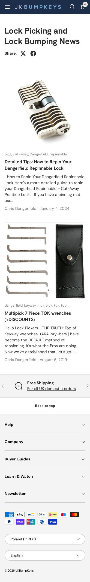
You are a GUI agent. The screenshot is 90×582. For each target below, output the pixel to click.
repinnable (58, 154)
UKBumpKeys (24, 571)
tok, (57, 305)
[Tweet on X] (23, 53)
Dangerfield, (40, 154)
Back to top (45, 405)
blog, (9, 154)
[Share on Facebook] (33, 53)
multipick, (45, 305)
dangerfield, (14, 305)
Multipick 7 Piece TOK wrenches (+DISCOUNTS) (38, 316)
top (63, 305)
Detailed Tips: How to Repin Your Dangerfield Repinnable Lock (38, 165)
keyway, (30, 305)
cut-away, (21, 154)
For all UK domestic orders (51, 388)
